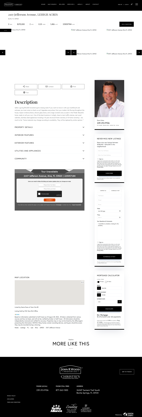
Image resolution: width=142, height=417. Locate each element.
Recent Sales (106, 125)
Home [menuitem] (43, 4)
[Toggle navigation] (136, 4)
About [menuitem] (88, 4)
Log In (126, 4)
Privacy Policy (100, 167)
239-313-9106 (131, 4)
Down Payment (101, 292)
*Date (98, 208)
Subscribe (109, 173)
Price (98, 285)
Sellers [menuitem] (62, 4)
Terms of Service (101, 262)
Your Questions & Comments (104, 221)
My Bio (117, 125)
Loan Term (100, 279)
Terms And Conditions (13, 403)
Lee (32, 332)
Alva (36, 332)
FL (28, 332)
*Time (98, 215)
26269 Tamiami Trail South (88, 392)
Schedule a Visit (115, 190)
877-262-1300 (62, 391)
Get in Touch (127, 373)
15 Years (109, 281)
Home (16, 332)
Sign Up (120, 4)
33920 (42, 332)
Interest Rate (101, 299)
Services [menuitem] (70, 4)
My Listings (99, 125)
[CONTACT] (126, 24)
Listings (22, 332)
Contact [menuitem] (96, 4)
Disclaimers (10, 400)
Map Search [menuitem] (52, 4)
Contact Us (103, 190)
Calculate (109, 309)
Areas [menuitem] (79, 4)
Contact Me (112, 125)
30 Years (102, 281)
